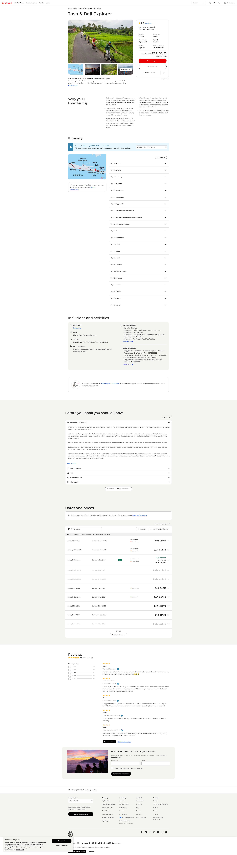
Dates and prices (152, 61)
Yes (88, 789)
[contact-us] (219, 3)
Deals (41, 3)
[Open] (92, 658)
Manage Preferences (61, 845)
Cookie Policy (20, 849)
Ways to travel (31, 3)
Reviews (138, 811)
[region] (38, 844)
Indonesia (82, 8)
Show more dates (117, 634)
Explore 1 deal (152, 67)
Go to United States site (77, 851)
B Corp (155, 801)
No (94, 789)
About (48, 3)
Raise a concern (141, 817)
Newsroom (139, 814)
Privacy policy (123, 814)
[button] (100, 41)
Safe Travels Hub (107, 807)
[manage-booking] (214, 3)
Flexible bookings (107, 814)
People (155, 807)
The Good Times (124, 804)
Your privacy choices (127, 817)
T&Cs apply (81, 809)
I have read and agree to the (129, 768)
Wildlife (155, 814)
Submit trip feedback (108, 804)
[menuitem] (6, 3)
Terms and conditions (139, 515)
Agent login (105, 821)
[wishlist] (210, 3)
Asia (75, 8)
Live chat (139, 804)
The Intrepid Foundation (160, 804)
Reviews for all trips (124, 742)
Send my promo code (121, 774)
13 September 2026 (161, 56)
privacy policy (138, 768)
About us (122, 801)
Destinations (19, 3)
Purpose (156, 798)
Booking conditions (108, 817)
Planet (155, 811)
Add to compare (150, 72)
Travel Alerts (106, 811)
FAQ (137, 807)
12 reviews (148, 23)
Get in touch (140, 801)
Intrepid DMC (123, 807)
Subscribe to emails (81, 814)
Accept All (61, 841)
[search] (196, 3)
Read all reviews (109, 741)
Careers (121, 811)
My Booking (105, 801)
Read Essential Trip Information (118, 489)
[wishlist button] (164, 72)
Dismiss (91, 851)
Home (70, 8)
